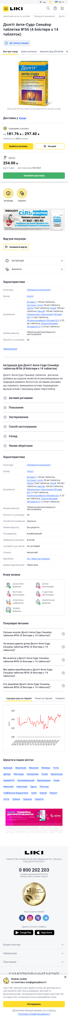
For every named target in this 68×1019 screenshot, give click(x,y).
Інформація (10, 953)
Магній (41, 311)
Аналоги (17, 269)
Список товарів (55, 8)
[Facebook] (22, 918)
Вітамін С (31, 302)
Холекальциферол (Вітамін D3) (43, 320)
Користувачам (11, 944)
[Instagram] (30, 918)
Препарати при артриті (39, 290)
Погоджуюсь (34, 1004)
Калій (53, 308)
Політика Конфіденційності (34, 1014)
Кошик (62, 8)
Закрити (65, 977)
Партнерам (9, 961)
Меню (6, 8)
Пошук (48, 8)
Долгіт (30, 296)
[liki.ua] (16, 8)
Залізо (30, 308)
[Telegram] (46, 918)
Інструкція (18, 260)
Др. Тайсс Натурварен (38, 558)
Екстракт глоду (35, 305)
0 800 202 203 (34, 870)
